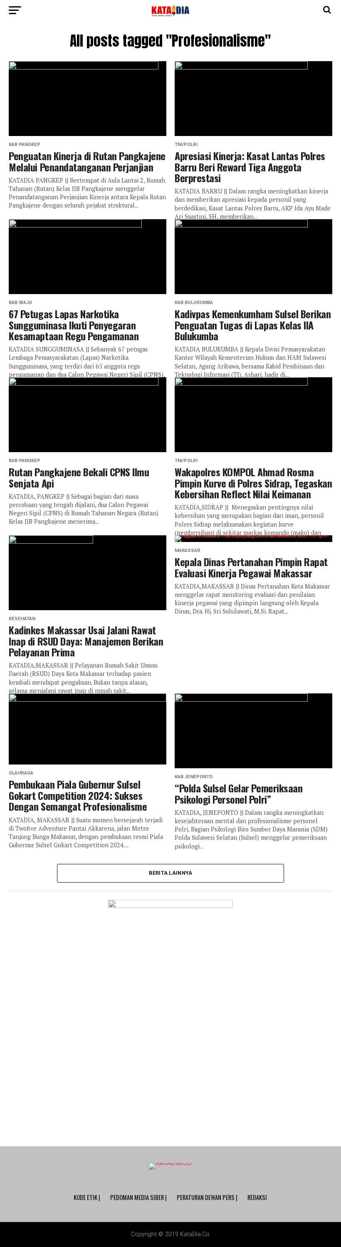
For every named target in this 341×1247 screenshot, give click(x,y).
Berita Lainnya (171, 873)
